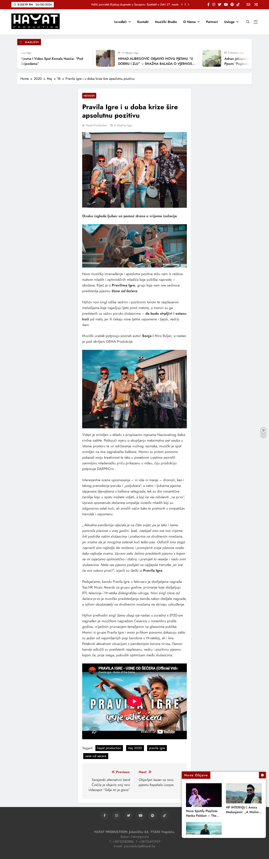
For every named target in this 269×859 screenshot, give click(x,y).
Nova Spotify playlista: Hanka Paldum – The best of (202, 816)
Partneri (212, 21)
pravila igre (157, 748)
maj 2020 (135, 748)
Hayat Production (96, 125)
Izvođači (120, 21)
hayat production (109, 748)
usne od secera (95, 756)
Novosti (89, 95)
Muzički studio (166, 21)
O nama (189, 21)
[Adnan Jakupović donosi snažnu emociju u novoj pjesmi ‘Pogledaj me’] (200, 58)
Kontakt (143, 21)
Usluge (229, 21)
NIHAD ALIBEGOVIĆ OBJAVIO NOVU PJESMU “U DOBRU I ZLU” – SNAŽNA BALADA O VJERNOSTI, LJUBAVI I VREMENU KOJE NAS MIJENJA (145, 63)
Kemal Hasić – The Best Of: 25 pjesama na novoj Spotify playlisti (137, 4)
